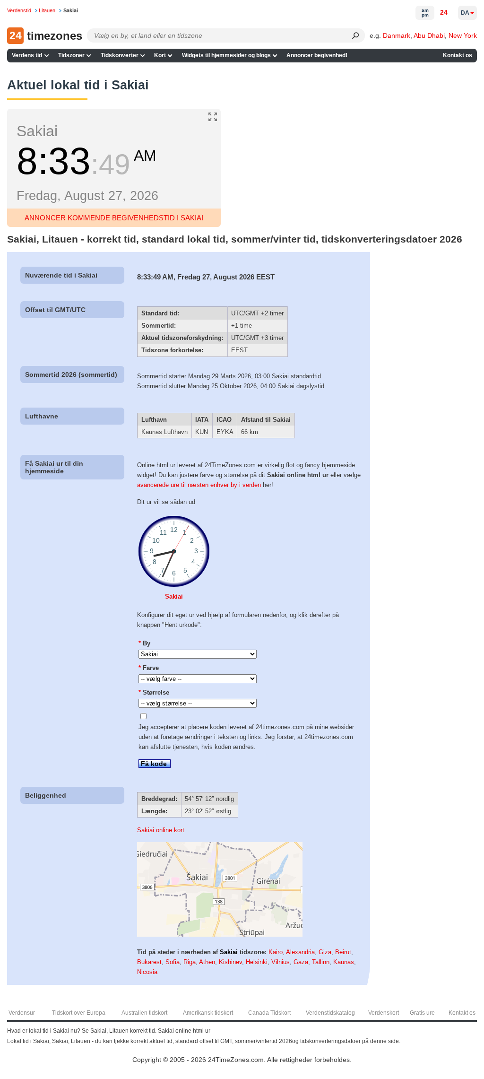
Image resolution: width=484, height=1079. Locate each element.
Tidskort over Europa (78, 1012)
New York (463, 35)
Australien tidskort (144, 1012)
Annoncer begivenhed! (316, 55)
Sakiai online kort (160, 830)
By (144, 643)
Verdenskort (383, 1012)
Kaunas (343, 962)
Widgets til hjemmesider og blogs (226, 55)
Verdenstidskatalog (330, 1012)
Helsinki (257, 962)
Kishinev (230, 962)
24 (444, 12)
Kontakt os (457, 55)
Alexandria (300, 952)
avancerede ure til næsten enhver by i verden (199, 484)
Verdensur (22, 1012)
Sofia (172, 962)
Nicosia (147, 971)
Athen (207, 962)
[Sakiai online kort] (219, 934)
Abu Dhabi (429, 35)
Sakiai (174, 596)
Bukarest (149, 962)
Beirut (343, 952)
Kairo (275, 952)
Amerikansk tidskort (208, 1012)
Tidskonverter (119, 55)
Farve (148, 667)
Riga (189, 962)
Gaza (301, 962)
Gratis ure (422, 1012)
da (465, 12)
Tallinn (320, 962)
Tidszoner (71, 55)
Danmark (396, 35)
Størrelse (153, 692)
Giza (325, 952)
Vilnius (280, 962)
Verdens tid (27, 55)
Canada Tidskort (269, 1012)
